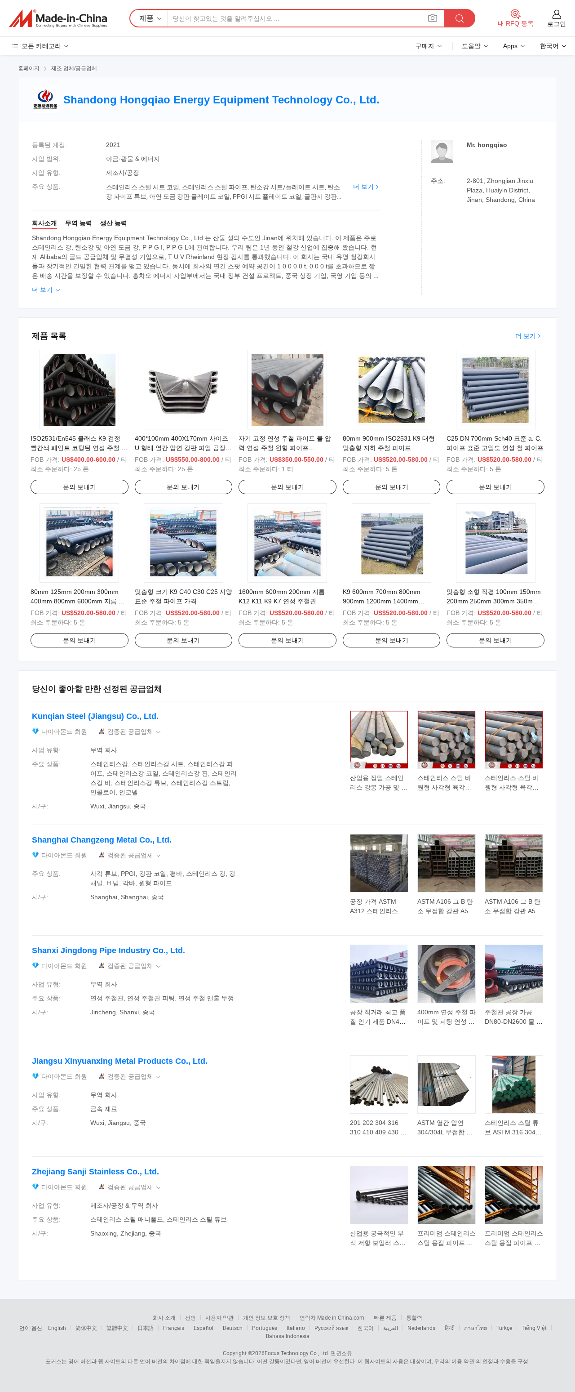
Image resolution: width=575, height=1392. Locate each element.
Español (203, 1327)
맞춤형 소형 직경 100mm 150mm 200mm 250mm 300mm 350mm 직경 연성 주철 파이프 (494, 601)
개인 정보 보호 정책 (266, 1317)
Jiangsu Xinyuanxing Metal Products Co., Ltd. (120, 1061)
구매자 (425, 45)
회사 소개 (164, 1317)
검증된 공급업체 (134, 732)
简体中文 (86, 1327)
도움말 (471, 45)
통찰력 (414, 1317)
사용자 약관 (219, 1317)
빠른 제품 (385, 1317)
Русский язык (331, 1327)
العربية (390, 1327)
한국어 (366, 1327)
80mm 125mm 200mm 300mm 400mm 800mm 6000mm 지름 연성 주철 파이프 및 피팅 (78, 601)
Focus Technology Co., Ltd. (297, 1352)
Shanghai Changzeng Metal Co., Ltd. (102, 839)
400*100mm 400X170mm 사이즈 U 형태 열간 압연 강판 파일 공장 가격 (181, 448)
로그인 (556, 23)
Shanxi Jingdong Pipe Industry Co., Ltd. (108, 950)
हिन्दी (450, 1327)
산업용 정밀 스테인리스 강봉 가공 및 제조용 (378, 787)
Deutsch (233, 1327)
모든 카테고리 (41, 45)
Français (173, 1327)
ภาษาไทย (475, 1327)
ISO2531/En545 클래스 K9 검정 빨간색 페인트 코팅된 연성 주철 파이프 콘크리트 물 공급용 (79, 448)
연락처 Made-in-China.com (332, 1317)
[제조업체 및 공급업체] (58, 18)
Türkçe (504, 1327)
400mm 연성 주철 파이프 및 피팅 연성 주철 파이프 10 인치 (446, 1021)
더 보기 (363, 186)
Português (264, 1327)
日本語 (145, 1327)
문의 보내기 (79, 487)
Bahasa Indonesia (288, 1335)
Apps (510, 45)
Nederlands (421, 1327)
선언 (190, 1317)
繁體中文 (117, 1327)
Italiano (296, 1327)
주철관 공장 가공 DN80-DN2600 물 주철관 (514, 1021)
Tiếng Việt (534, 1327)
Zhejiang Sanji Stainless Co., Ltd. (95, 1171)
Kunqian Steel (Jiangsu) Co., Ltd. (95, 716)
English (57, 1327)
